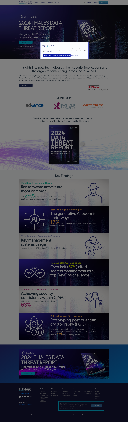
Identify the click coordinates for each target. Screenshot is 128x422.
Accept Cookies (47, 55)
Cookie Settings (74, 55)
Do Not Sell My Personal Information (61, 55)
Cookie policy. (49, 51)
